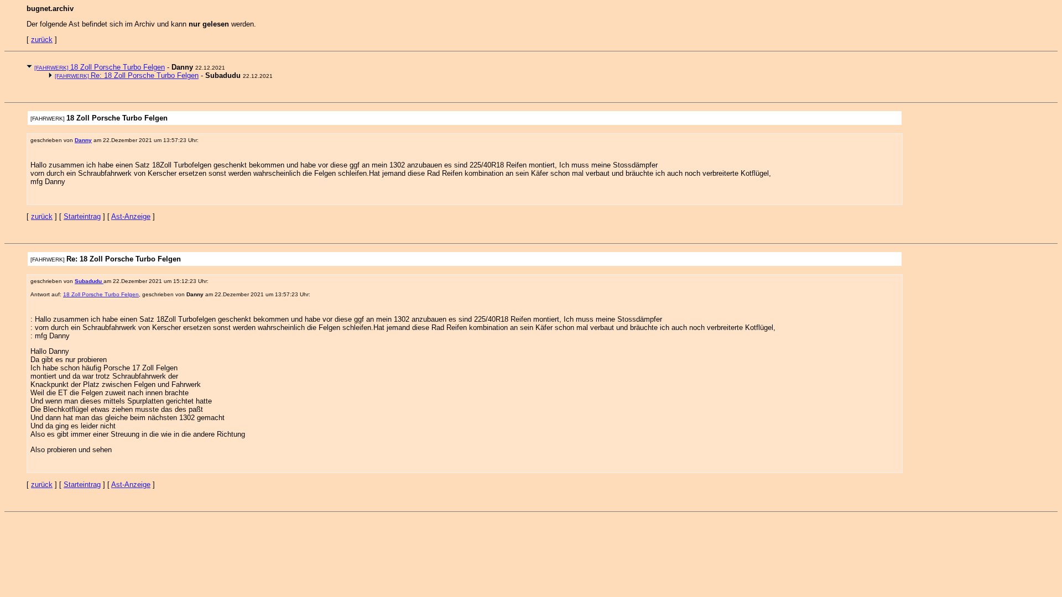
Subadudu (89, 281)
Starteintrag (82, 216)
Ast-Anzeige (130, 216)
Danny (83, 140)
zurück (42, 39)
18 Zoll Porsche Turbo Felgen (99, 67)
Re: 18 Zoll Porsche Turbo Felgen (127, 75)
